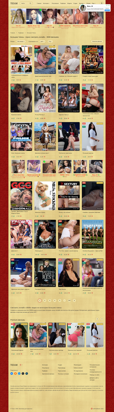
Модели (69, 3)
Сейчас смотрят (78, 368)
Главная (39, 3)
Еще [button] (93, 3)
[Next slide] (102, 319)
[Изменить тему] (21, 365)
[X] (23, 373)
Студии (75, 3)
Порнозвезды (61, 368)
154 (69, 300)
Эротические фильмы (48, 374)
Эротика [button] (81, 3)
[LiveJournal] (26, 373)
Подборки (63, 3)
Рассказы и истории (63, 374)
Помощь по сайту (94, 375)
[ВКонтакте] (11, 373)
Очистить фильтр (97, 41)
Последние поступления (80, 374)
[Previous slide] (97, 319)
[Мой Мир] (19, 373)
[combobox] (21, 41)
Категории (45, 365)
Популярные (55, 3)
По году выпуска (78, 371)
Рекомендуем (77, 365)
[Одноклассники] (15, 373)
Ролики (88, 3)
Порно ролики (62, 371)
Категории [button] (46, 3)
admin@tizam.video (98, 408)
